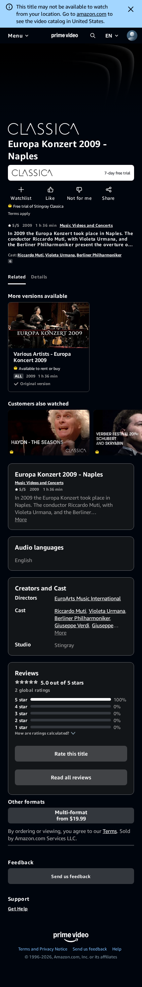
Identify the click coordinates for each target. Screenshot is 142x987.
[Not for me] (79, 189)
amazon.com (91, 14)
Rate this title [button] (71, 753)
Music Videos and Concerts (86, 225)
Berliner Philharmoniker (99, 254)
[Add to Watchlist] (21, 189)
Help (117, 948)
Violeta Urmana (60, 254)
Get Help (18, 908)
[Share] (108, 189)
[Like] (50, 189)
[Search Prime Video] (93, 35)
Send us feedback (90, 948)
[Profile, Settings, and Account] (132, 35)
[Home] (65, 35)
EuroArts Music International (87, 598)
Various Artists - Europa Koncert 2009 (49, 325)
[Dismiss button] (131, 9)
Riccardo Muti (31, 254)
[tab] (17, 276)
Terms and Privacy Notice (42, 948)
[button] (45, 733)
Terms (110, 831)
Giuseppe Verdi (71, 625)
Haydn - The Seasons (48, 432)
